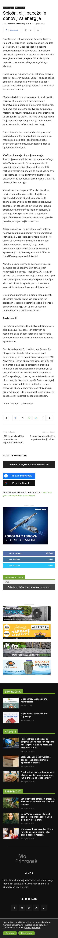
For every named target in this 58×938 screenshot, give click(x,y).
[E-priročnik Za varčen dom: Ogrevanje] (11, 717)
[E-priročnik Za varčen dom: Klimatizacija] (11, 703)
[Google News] (44, 908)
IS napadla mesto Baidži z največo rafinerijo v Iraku (42, 438)
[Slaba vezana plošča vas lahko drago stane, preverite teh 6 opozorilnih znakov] (11, 761)
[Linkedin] (36, 418)
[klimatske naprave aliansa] (27, 640)
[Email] (43, 418)
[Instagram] (22, 908)
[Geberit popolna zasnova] (25, 543)
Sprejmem (10, 933)
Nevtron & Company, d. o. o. (19, 23)
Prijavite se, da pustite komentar (29, 464)
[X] (22, 418)
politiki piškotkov (32, 927)
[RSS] (29, 908)
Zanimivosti (20, 8)
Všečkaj (49, 553)
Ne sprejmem (26, 933)
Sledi (50, 559)
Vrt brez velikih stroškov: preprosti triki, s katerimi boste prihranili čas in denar (38, 802)
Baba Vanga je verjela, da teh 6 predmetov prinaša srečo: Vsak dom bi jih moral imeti (36, 817)
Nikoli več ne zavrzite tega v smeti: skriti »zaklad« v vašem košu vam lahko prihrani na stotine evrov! (37, 775)
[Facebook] (15, 418)
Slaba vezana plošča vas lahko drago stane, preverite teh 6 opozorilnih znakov (36, 760)
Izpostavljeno (8, 8)
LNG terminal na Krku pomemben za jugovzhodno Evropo (13, 439)
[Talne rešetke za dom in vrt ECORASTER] (27, 658)
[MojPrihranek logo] (29, 858)
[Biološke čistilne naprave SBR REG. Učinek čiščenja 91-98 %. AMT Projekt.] (27, 676)
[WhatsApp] (29, 418)
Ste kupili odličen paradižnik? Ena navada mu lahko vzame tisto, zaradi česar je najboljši (37, 832)
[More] (38, 30)
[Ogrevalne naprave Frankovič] (27, 622)
